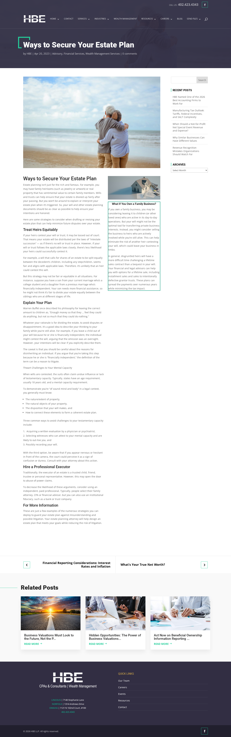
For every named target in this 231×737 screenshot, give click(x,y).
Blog (179, 19)
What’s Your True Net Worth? (143, 564)
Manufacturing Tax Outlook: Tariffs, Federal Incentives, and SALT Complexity (188, 114)
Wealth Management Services (103, 53)
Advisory (57, 53)
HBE (29, 53)
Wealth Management (125, 19)
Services (82, 19)
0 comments (129, 53)
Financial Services (74, 53)
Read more (31, 644)
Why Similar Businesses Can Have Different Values (189, 139)
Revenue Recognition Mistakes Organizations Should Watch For (186, 151)
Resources (147, 19)
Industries (100, 19)
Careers (165, 19)
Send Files (192, 19)
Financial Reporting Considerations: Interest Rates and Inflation (76, 564)
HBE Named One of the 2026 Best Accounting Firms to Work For (189, 100)
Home (53, 19)
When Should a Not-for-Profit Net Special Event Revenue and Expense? (189, 127)
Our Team (124, 680)
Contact (68, 19)
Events (122, 693)
